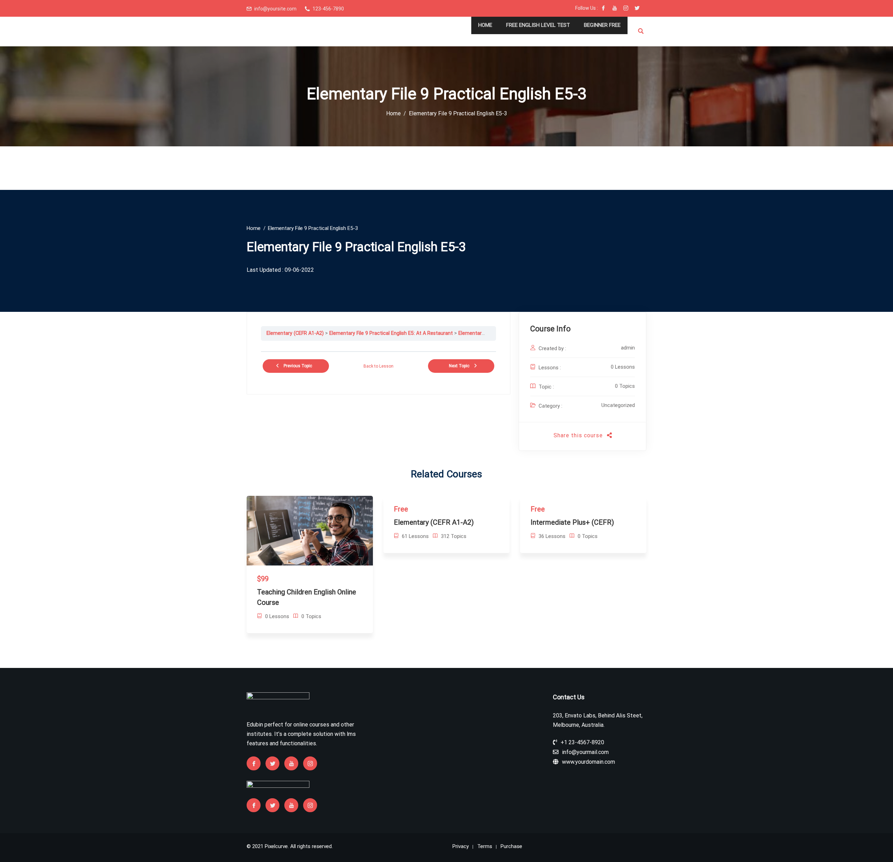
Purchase (511, 846)
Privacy (460, 846)
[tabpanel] (378, 346)
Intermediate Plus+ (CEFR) (572, 522)
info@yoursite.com (275, 8)
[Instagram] (625, 8)
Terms (484, 846)
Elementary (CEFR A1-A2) (295, 333)
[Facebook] (603, 8)
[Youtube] (614, 8)
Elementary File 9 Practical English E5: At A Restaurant (391, 333)
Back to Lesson (378, 366)
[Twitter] (637, 8)
